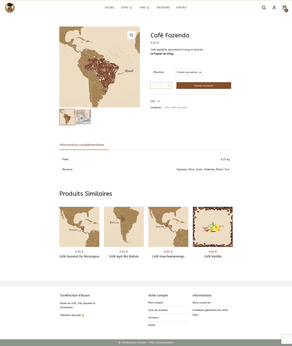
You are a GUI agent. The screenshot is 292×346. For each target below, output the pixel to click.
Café (167, 107)
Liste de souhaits (158, 310)
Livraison (153, 317)
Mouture (159, 72)
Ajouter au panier (204, 85)
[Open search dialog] (264, 7)
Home (151, 325)
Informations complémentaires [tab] (81, 145)
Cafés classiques (178, 107)
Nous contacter (202, 302)
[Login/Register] (274, 7)
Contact (181, 7)
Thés (142, 7)
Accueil (109, 7)
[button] (131, 35)
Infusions (163, 7)
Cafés (124, 7)
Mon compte (155, 302)
